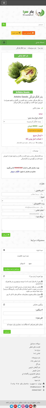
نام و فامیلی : (39, 191)
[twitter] (19, 406)
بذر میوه (37, 380)
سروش (12, 171)
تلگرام (17, 171)
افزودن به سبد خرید (35, 130)
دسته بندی (40, 42)
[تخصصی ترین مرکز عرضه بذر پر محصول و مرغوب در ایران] (33, 13)
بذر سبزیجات (32, 48)
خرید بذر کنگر (32, 142)
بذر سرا (40, 48)
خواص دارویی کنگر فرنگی (22, 142)
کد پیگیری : (39, 310)
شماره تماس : (39, 210)
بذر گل (38, 364)
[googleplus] (15, 406)
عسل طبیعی (36, 370)
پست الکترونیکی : (38, 204)
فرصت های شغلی (34, 347)
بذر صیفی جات (35, 361)
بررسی (7, 332)
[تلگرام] (11, 406)
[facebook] (27, 406)
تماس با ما (36, 353)
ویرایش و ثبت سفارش (12, 269)
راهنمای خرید (27, 33)
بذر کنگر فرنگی (21, 48)
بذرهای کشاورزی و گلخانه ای (31, 373)
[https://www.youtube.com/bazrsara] (30, 406)
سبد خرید (15, 33)
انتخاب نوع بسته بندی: (35, 118)
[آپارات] (23, 406)
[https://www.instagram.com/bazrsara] (34, 406)
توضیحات (35, 151)
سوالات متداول (35, 343)
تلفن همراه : (39, 318)
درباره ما (37, 350)
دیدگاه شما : (39, 217)
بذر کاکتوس (36, 377)
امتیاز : (42, 197)
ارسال (5, 235)
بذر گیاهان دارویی (34, 367)
